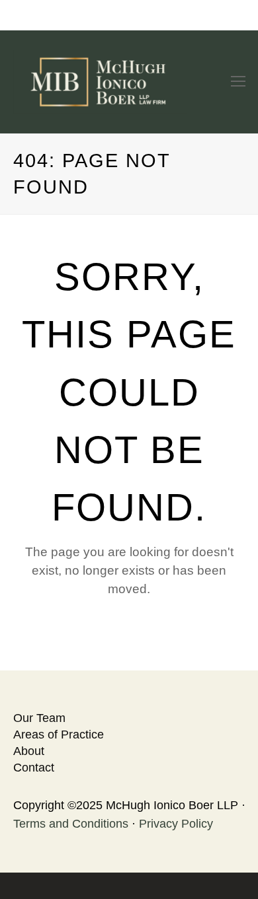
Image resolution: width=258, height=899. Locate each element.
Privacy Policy (176, 823)
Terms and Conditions (70, 823)
